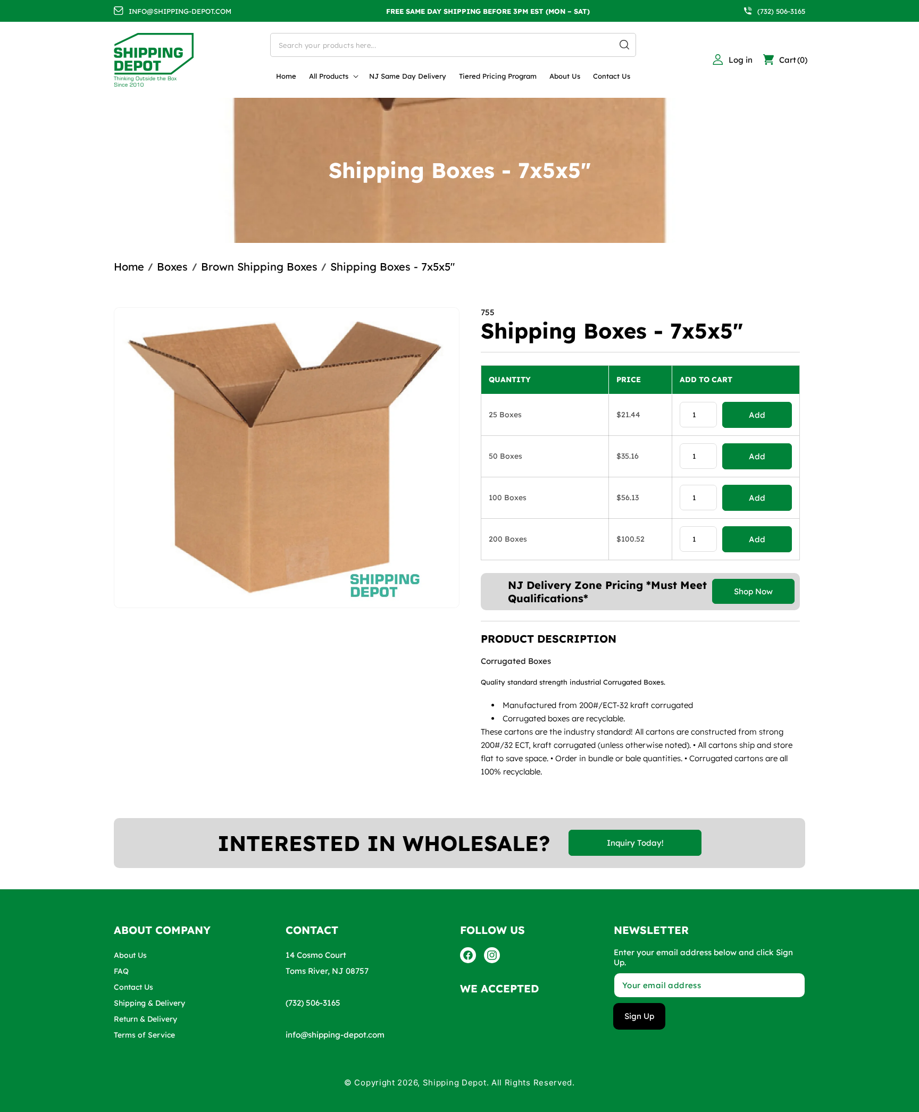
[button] (333, 76)
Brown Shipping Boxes (259, 266)
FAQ (121, 971)
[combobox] (453, 45)
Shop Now (753, 591)
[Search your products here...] (624, 44)
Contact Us (133, 987)
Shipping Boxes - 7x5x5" (392, 266)
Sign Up (639, 1016)
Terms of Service (144, 1035)
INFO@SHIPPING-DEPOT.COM (180, 11)
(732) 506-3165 (781, 11)
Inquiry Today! (635, 843)
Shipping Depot (455, 1082)
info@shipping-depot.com (335, 1035)
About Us (130, 955)
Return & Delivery (145, 1019)
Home (129, 266)
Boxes (172, 266)
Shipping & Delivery (149, 1003)
